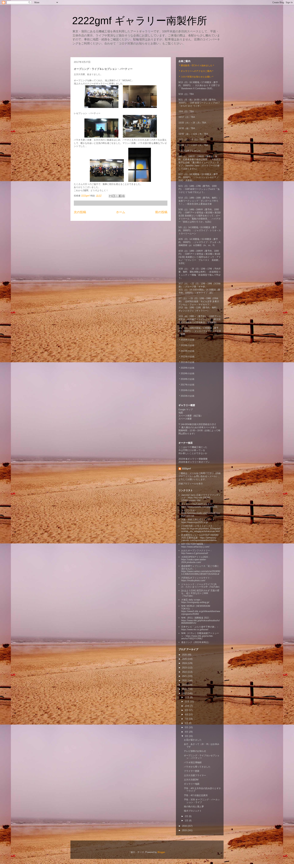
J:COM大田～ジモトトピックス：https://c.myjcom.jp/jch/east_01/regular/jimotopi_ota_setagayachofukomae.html (201, 529)
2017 (184, 693)
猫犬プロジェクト (193, 811)
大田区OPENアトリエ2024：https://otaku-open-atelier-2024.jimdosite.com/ (195, 560)
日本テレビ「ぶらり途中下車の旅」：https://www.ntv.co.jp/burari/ (200, 628)
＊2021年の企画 (186, 362)
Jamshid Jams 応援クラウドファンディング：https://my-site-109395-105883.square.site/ (201, 498)
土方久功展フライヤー (195, 775)
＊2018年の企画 (186, 379)
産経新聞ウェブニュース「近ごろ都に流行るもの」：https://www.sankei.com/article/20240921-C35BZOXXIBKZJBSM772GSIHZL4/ (200, 570)
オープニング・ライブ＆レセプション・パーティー (201, 756)
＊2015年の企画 (186, 396)
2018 (184, 689)
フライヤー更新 (191, 771)
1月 (187, 820)
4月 (187, 732)
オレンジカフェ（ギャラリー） (193, 310)
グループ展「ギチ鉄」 (196, 286)
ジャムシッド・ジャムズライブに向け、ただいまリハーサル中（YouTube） (201, 585)
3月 (187, 736)
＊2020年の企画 (186, 368)
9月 (187, 710)
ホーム (120, 212)
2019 (184, 685)
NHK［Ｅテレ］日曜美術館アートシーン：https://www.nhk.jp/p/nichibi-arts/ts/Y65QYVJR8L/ (200, 636)
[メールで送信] (110, 196)
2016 (184, 826)
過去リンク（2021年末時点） (195, 642)
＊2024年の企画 (186, 345)
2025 (184, 659)
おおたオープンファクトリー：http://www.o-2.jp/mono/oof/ (196, 551)
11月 (187, 701)
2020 (184, 680)
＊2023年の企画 (186, 351)
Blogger (161, 852)
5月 (187, 727)
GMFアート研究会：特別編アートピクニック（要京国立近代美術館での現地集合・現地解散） (199, 319)
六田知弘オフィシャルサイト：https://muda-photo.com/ (196, 579)
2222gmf (186, 468)
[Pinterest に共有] (123, 196)
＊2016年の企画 (186, 390)
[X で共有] (117, 196)
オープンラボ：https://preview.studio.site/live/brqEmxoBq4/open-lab (200, 513)
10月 (187, 706)
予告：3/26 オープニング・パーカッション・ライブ (202, 801)
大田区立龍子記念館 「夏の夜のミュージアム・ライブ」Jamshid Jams (199, 162)
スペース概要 (185, 418)
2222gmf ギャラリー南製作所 (139, 20)
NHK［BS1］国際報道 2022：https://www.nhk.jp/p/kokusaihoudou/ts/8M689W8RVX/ (200, 620)
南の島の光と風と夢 (194, 806)
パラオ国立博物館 (193, 762)
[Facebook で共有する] (120, 196)
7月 (187, 719)
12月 (187, 697)
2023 (184, 667)
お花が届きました (193, 740)
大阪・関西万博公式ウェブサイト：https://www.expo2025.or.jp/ (199, 521)
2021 (184, 676)
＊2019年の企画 (186, 373)
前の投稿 (161, 212)
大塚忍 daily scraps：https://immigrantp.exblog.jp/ (195, 601)
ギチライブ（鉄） (205, 292)
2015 (184, 830)
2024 (184, 663)
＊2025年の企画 (186, 339)
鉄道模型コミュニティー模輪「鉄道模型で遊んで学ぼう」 (199, 275)
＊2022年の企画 (186, 356)
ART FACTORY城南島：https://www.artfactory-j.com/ (195, 545)
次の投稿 (80, 212)
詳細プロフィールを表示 (190, 483)
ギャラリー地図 (191, 784)
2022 (184, 672)
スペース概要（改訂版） (190, 415)
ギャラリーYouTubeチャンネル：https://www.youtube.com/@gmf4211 (199, 505)
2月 (187, 816)
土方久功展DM (191, 779)
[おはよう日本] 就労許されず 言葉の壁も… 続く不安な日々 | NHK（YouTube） (200, 593)
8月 (187, 714)
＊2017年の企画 (186, 384)
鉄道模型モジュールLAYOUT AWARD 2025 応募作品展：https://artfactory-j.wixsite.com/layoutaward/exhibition (199, 538)
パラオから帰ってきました (197, 766)
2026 (184, 654)
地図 (180, 412)
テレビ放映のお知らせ (195, 751)
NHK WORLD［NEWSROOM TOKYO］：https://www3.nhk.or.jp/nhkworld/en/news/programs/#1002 (200, 610)
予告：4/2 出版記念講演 (196, 795)
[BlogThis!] (113, 196)
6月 (187, 723)
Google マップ (185, 409)
